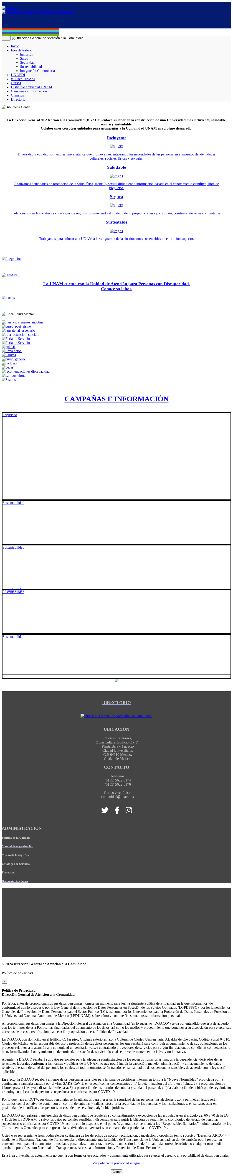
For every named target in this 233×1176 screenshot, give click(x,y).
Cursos (16, 83)
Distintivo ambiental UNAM (31, 87)
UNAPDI (18, 75)
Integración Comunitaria (37, 71)
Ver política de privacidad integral (116, 1163)
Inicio (15, 46)
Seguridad (27, 62)
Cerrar (117, 1171)
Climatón (17, 95)
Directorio (18, 99)
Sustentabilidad (31, 67)
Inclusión (26, 54)
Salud (24, 58)
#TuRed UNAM (23, 79)
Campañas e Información (29, 91)
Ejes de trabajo (21, 50)
